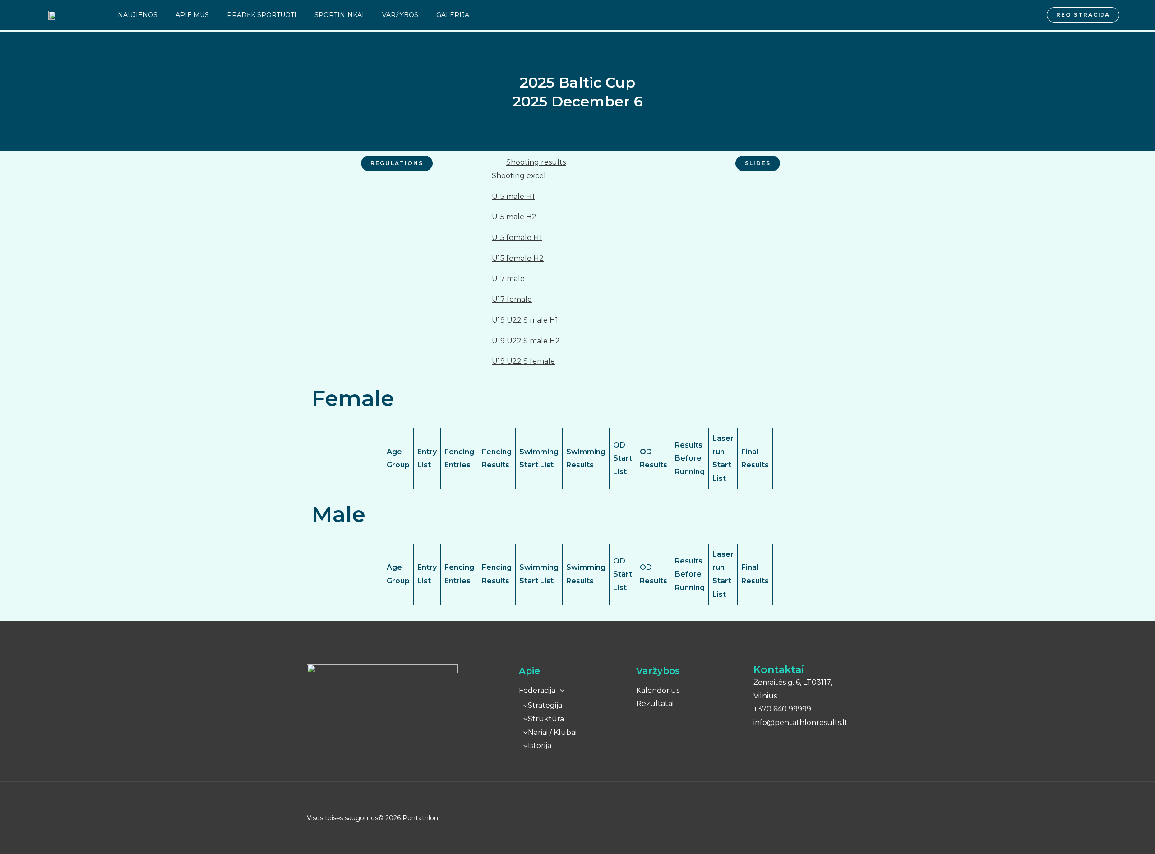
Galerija (452, 15)
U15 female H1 (517, 237)
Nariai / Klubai (552, 732)
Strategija (545, 705)
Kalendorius (657, 690)
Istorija (539, 745)
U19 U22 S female (523, 361)
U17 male (508, 278)
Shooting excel (519, 175)
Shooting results (536, 162)
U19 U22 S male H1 (525, 320)
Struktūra (546, 719)
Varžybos (400, 15)
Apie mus (192, 15)
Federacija (537, 690)
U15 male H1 (513, 196)
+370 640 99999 (782, 709)
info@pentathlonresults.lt (800, 722)
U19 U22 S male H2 (526, 341)
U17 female (512, 299)
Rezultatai (655, 703)
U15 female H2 (518, 258)
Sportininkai (339, 15)
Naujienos (137, 15)
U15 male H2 (514, 216)
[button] (577, 162)
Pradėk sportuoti (261, 15)
